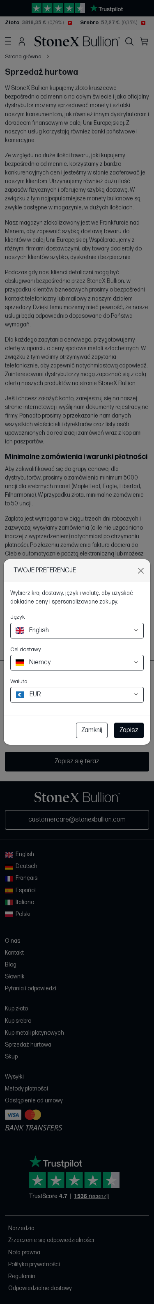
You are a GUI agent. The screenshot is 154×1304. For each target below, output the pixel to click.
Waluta (19, 681)
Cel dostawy (25, 649)
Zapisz (129, 730)
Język (17, 616)
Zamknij (91, 730)
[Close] (141, 571)
